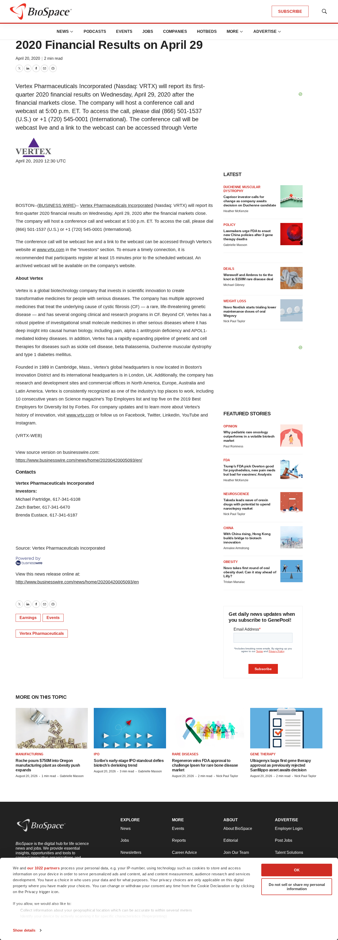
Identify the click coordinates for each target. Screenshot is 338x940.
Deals (228, 269)
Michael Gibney (233, 285)
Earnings (28, 618)
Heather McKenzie (235, 211)
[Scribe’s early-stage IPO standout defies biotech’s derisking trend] (130, 728)
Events (124, 31)
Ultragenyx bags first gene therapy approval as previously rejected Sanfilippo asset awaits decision (280, 765)
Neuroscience (236, 494)
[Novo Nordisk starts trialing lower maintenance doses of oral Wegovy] (291, 310)
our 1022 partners (43, 868)
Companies (175, 31)
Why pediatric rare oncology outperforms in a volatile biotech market (249, 436)
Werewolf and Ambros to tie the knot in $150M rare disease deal (248, 277)
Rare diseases (185, 754)
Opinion (230, 426)
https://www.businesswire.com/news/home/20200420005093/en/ (79, 460)
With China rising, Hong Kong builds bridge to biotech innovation (246, 538)
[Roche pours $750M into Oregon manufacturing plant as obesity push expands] (52, 728)
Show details (24, 930)
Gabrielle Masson (235, 245)
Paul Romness (233, 446)
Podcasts (95, 31)
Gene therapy (263, 754)
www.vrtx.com (50, 249)
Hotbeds (207, 31)
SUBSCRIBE (290, 11)
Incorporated (140, 205)
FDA (226, 460)
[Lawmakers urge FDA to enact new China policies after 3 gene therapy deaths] (291, 234)
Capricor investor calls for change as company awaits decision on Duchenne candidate (249, 201)
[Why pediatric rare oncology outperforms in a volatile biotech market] (291, 435)
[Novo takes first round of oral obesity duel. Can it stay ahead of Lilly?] (291, 571)
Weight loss (234, 301)
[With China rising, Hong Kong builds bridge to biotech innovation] (291, 537)
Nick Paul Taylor (234, 321)
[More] (72, 32)
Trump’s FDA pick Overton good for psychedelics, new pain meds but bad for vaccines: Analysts (249, 470)
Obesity (230, 562)
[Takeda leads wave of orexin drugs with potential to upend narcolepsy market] (291, 503)
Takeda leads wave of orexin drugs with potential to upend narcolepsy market (246, 504)
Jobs (147, 31)
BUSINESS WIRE (56, 205)
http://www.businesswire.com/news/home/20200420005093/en (77, 582)
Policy (229, 225)
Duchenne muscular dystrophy (241, 189)
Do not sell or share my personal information (297, 886)
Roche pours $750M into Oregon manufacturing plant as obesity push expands (48, 765)
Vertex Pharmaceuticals (103, 205)
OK (297, 870)
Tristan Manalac (234, 582)
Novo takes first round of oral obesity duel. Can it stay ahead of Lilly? (249, 572)
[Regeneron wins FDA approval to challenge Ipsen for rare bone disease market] (208, 728)
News (63, 31)
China (228, 528)
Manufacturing (29, 754)
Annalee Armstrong (236, 548)
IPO (96, 754)
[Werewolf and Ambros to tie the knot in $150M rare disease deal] (291, 278)
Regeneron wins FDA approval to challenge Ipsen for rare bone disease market (205, 765)
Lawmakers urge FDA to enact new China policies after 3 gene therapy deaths (248, 235)
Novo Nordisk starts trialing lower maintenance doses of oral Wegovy (249, 311)
